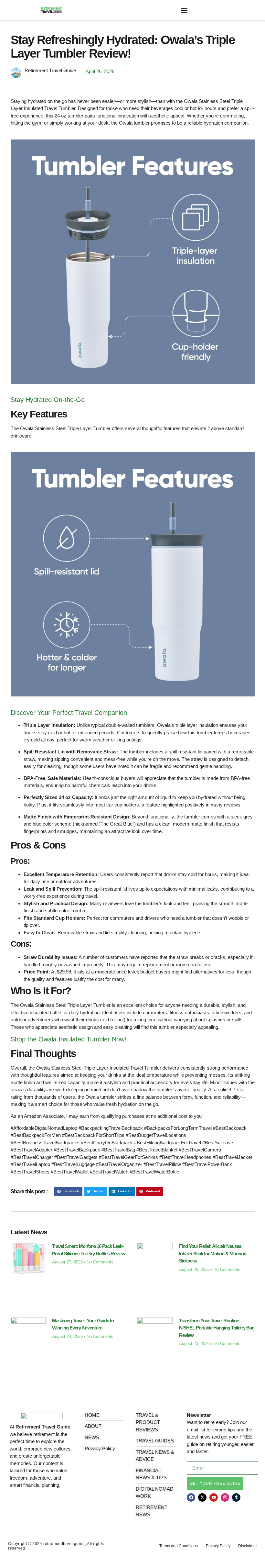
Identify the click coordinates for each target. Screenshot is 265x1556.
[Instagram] (225, 1497)
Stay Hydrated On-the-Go (48, 399)
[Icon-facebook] (12, 1502)
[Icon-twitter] (22, 1502)
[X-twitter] (202, 1497)
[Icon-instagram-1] (32, 1502)
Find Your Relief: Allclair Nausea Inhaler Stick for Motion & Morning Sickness (212, 1253)
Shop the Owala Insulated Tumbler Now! (68, 1039)
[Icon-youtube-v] (42, 1502)
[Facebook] (191, 1497)
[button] (184, 10)
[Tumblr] (236, 1497)
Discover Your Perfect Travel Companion (69, 712)
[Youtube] (213, 1497)
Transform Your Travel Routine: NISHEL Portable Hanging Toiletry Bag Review (216, 1328)
